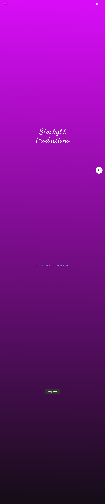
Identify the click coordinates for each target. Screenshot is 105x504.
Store (6, 4)
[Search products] (99, 170)
